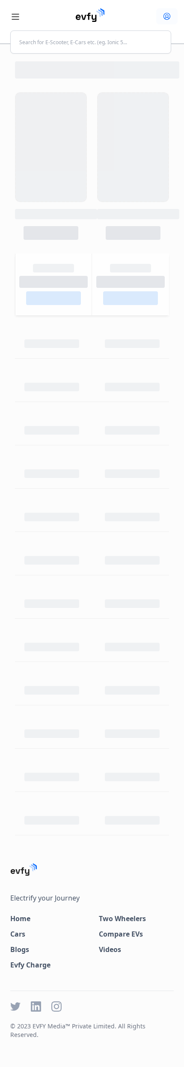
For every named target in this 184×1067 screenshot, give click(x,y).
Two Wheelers (122, 918)
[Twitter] (15, 1006)
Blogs (19, 949)
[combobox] (90, 42)
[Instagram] (56, 1006)
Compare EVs (121, 934)
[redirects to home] (90, 15)
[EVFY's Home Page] (92, 869)
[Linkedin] (36, 1006)
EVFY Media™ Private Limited (74, 1026)
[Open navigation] (15, 16)
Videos (110, 949)
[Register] (167, 16)
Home (20, 918)
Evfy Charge (30, 965)
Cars (17, 934)
